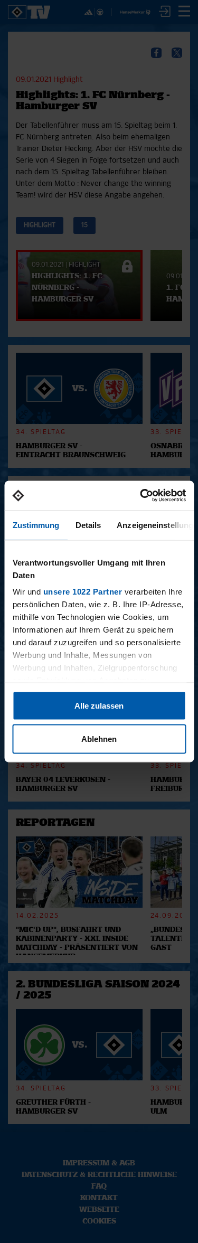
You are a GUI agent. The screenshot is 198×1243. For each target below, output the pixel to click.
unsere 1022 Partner (82, 591)
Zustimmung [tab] (35, 524)
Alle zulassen (99, 705)
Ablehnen (99, 738)
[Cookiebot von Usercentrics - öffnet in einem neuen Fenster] (141, 496)
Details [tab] (88, 524)
